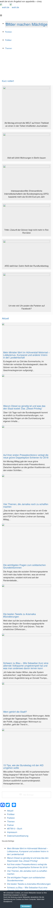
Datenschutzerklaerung (17, 835)
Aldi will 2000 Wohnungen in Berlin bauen (26, 157)
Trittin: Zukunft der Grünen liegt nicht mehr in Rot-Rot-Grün (26, 231)
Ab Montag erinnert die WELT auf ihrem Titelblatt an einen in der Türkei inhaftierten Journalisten (27, 124)
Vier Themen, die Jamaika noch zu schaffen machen (27, 872)
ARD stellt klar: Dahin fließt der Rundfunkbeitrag (26, 265)
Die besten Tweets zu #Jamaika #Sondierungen (29, 883)
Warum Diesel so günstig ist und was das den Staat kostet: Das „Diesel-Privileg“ (27, 859)
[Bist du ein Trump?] (26, 104)
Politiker (11, 814)
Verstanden (26, 906)
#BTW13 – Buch (14, 828)
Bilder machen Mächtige (26, 24)
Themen (11, 821)
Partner (10, 825)
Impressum (12, 832)
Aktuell (5, 318)
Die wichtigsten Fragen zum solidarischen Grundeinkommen (26, 879)
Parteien (11, 817)
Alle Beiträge (28, 794)
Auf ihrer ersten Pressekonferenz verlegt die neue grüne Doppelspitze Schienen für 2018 (27, 866)
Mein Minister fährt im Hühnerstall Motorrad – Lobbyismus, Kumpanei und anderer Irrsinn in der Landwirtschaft (27, 851)
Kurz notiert (8, 80)
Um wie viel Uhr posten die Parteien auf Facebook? (26, 307)
